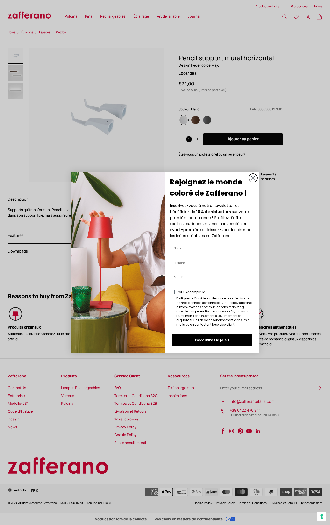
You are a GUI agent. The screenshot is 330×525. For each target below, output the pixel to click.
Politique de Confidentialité (196, 298)
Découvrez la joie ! (212, 340)
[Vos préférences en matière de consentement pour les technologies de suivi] (321, 516)
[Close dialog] (253, 178)
